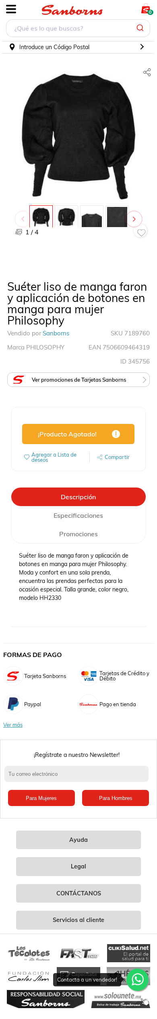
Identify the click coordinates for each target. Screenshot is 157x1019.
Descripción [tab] (78, 497)
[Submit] (141, 28)
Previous (24, 215)
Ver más (13, 725)
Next (136, 215)
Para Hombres (115, 798)
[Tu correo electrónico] (78, 778)
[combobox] (78, 29)
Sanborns (56, 333)
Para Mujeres (41, 798)
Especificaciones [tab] (78, 515)
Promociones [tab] (78, 534)
